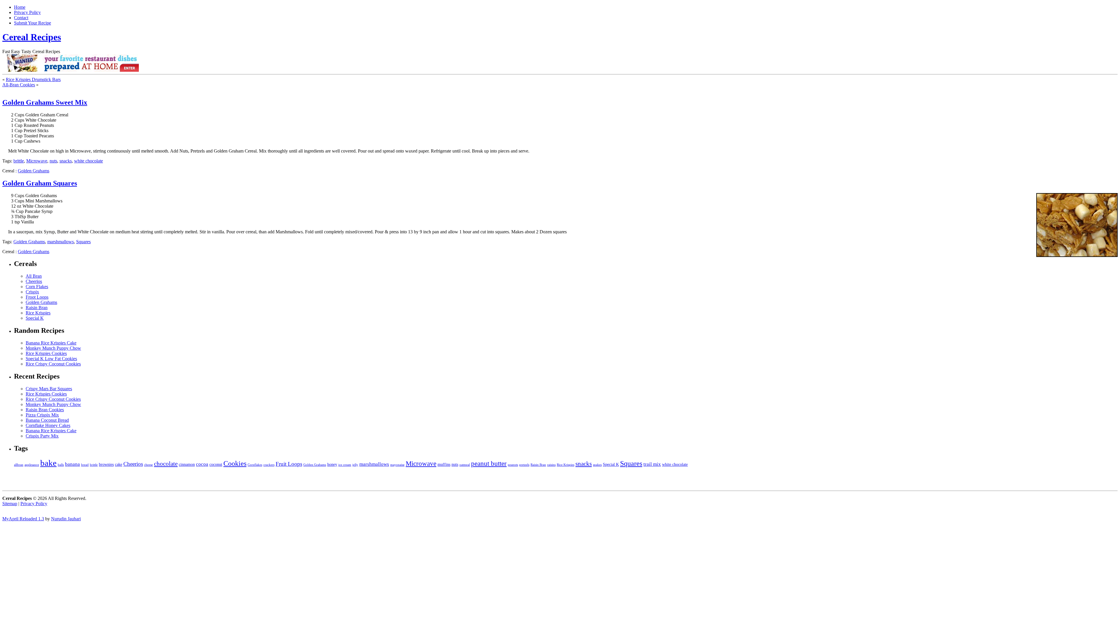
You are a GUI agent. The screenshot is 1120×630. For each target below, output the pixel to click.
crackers (268, 464)
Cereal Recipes (31, 37)
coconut (215, 464)
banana (72, 464)
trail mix (652, 464)
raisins (551, 464)
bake (48, 463)
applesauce (31, 464)
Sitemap (9, 503)
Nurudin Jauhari (66, 518)
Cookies (234, 463)
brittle (18, 160)
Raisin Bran (37, 307)
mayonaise (397, 464)
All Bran (34, 276)
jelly (355, 464)
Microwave (36, 160)
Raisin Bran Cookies (45, 409)
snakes (597, 464)
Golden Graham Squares (39, 183)
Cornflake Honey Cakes (48, 425)
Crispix (32, 291)
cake (118, 464)
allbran (18, 464)
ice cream (344, 464)
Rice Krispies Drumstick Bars (33, 79)
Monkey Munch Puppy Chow (53, 348)
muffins (444, 464)
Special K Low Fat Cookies (51, 358)
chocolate (166, 464)
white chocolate (88, 160)
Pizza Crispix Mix (42, 414)
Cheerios (34, 281)
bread (85, 464)
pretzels (524, 464)
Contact (21, 17)
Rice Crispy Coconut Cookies (53, 363)
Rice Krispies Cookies (46, 353)
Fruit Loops (289, 464)
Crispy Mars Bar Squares (49, 388)
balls (61, 464)
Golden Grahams (33, 170)
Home (19, 7)
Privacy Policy (27, 12)
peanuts (513, 464)
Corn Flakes (37, 286)
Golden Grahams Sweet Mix (44, 102)
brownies (106, 464)
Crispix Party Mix (42, 435)
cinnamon (187, 464)
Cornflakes (255, 464)
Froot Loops (37, 297)
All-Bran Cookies (18, 84)
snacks (66, 160)
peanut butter (489, 463)
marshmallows (60, 241)
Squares (83, 241)
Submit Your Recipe (32, 22)
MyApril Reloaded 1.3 (23, 518)
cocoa (202, 464)
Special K (35, 318)
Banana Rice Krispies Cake (51, 342)
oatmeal (464, 464)
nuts (53, 160)
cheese (148, 464)
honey (332, 464)
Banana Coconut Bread (47, 420)
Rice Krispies (38, 312)
